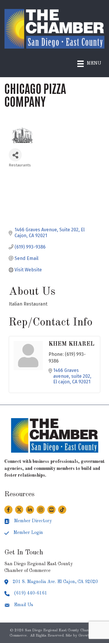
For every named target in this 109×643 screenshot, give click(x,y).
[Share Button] (15, 154)
